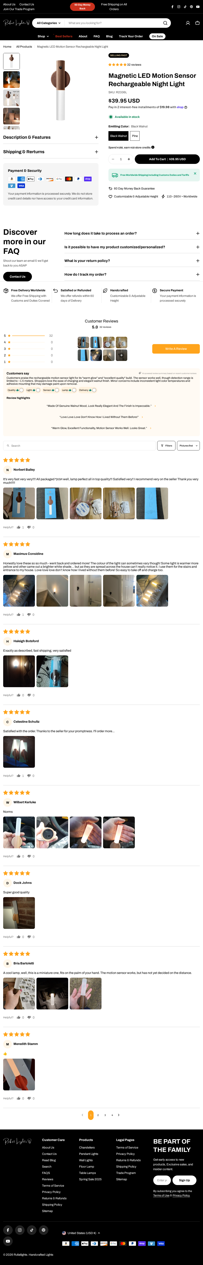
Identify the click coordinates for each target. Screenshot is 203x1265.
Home (7, 46)
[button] (117, 64)
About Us (9, 4)
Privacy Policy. (181, 1195)
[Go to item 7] (109, 355)
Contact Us (26, 4)
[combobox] (101, 23)
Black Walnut (118, 136)
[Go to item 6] (96, 355)
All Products (24, 46)
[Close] (195, 173)
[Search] (165, 23)
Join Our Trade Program (18, 9)
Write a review (176, 348)
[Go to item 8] (121, 355)
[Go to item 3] (109, 342)
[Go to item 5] (83, 355)
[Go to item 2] (96, 342)
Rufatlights (20, 1254)
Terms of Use (161, 1195)
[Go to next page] (120, 1115)
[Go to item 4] (121, 342)
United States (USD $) (82, 1233)
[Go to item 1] (83, 342)
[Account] (188, 23)
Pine (135, 136)
